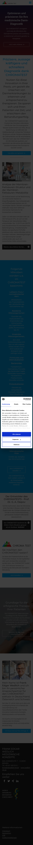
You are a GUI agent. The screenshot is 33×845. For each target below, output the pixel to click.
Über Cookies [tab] (27, 404)
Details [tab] (16, 404)
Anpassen (15, 439)
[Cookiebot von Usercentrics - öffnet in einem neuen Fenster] (23, 399)
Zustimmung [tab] (6, 404)
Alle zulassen (16, 434)
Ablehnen (16, 444)
